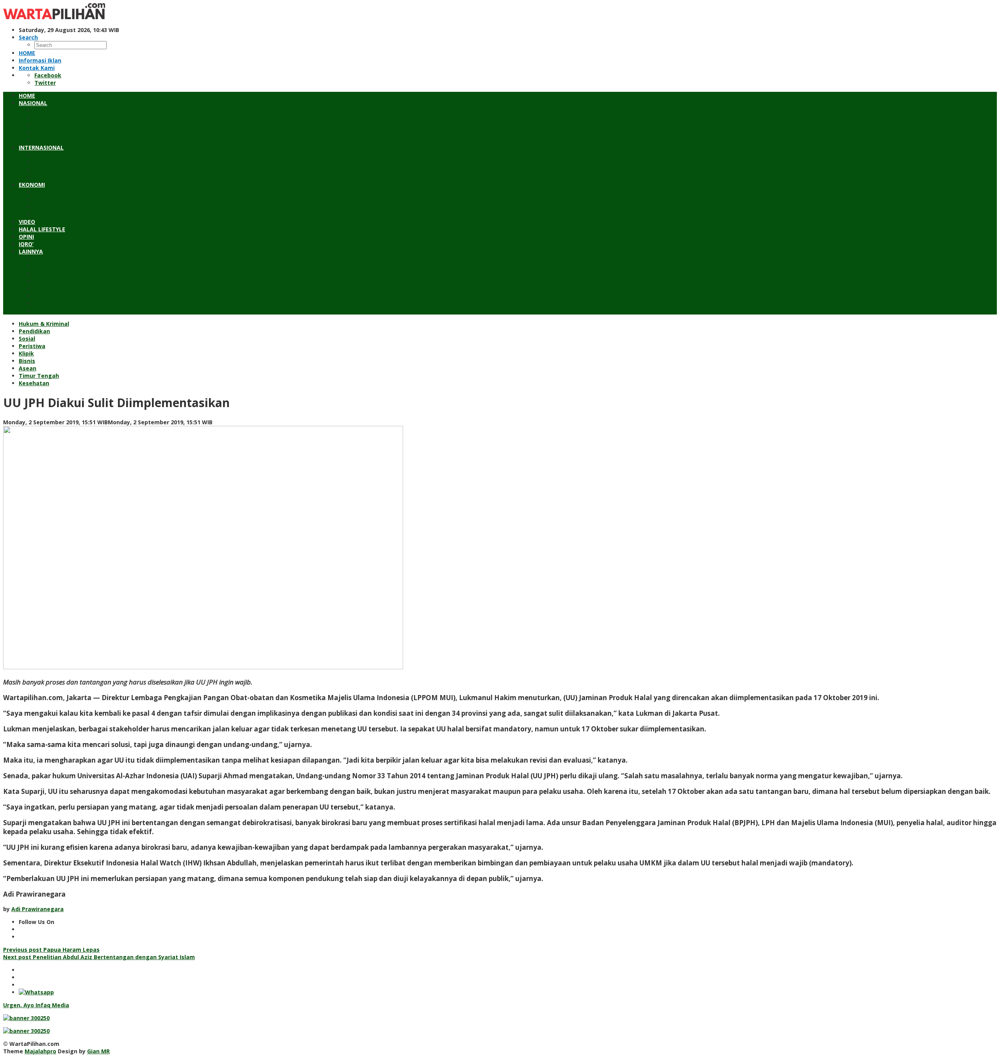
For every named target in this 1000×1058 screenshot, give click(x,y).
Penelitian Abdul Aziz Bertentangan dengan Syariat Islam (99, 957)
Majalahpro (40, 1051)
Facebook (47, 75)
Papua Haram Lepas (51, 949)
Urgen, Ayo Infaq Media (36, 1005)
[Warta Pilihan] (54, 17)
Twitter (45, 82)
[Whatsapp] (36, 992)
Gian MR (98, 1051)
